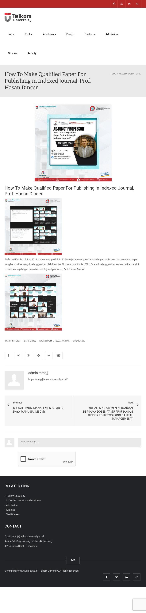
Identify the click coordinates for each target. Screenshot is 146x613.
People (70, 34)
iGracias (12, 53)
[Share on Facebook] (8, 355)
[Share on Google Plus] (28, 355)
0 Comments (79, 341)
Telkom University (15, 495)
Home (10, 34)
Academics (49, 34)
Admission (112, 36)
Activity (32, 53)
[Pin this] (38, 355)
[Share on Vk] (48, 355)
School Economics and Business (23, 500)
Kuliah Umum (45, 341)
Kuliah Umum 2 (63, 341)
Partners (90, 34)
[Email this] (59, 355)
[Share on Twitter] (18, 355)
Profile (29, 34)
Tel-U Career (12, 514)
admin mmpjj (14, 341)
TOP (73, 560)
